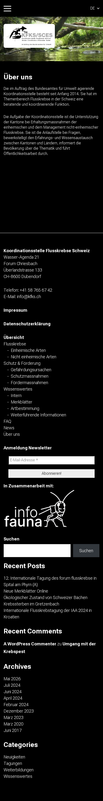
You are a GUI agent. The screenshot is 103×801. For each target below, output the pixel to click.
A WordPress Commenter (30, 643)
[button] (94, 8)
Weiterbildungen (19, 769)
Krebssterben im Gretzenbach (31, 603)
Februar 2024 (16, 704)
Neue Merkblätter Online (26, 591)
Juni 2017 (13, 730)
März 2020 (13, 723)
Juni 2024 (13, 691)
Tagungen (13, 763)
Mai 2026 (12, 678)
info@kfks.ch (29, 296)
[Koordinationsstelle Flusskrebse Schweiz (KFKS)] (29, 36)
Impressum (15, 310)
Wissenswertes (18, 776)
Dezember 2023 (19, 711)
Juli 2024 (12, 685)
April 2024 (13, 698)
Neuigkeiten (14, 756)
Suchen (11, 538)
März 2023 (13, 717)
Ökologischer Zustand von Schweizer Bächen (45, 597)
